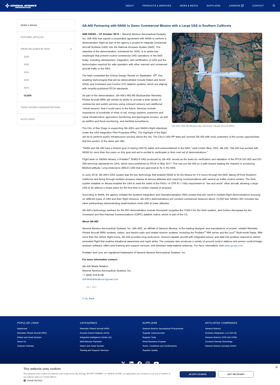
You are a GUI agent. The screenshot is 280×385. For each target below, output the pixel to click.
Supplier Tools (149, 337)
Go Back (89, 298)
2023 (26, 80)
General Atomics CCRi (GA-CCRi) (221, 337)
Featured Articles (32, 37)
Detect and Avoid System (29, 337)
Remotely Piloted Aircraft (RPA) (32, 333)
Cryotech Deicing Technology (219, 341)
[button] (98, 381)
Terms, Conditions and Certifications (159, 346)
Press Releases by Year (35, 49)
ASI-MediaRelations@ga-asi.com (100, 279)
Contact (258, 5)
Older (27, 95)
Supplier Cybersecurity (153, 333)
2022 (26, 87)
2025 (26, 64)
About (130, 5)
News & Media (189, 5)
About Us (21, 341)
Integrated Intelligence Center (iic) (96, 337)
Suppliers (213, 5)
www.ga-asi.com (233, 245)
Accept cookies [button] (198, 374)
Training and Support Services (94, 350)
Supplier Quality (150, 350)
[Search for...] (271, 6)
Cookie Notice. (50, 376)
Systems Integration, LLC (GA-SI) (221, 333)
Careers (235, 5)
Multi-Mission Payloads (91, 341)
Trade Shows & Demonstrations (40, 107)
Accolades (28, 119)
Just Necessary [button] (236, 374)
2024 (26, 72)
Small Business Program (154, 341)
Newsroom (22, 328)
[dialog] (140, 374)
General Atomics (213, 328)
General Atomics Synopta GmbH (220, 346)
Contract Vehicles (25, 346)
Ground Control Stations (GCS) (94, 333)
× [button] (276, 367)
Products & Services (156, 5)
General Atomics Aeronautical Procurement (162, 328)
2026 (26, 56)
